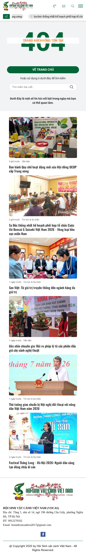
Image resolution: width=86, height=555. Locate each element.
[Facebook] (43, 534)
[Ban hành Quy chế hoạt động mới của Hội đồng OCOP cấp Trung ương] (43, 137)
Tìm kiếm (72, 87)
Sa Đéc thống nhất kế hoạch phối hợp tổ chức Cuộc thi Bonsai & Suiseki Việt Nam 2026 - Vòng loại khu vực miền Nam (42, 229)
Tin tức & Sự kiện (30, 219)
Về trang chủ (43, 69)
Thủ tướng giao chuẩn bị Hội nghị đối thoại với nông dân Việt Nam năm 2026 (42, 406)
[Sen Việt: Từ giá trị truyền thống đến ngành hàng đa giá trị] (43, 258)
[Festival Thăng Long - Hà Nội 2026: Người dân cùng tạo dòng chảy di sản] (43, 433)
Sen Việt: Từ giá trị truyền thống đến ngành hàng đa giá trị (42, 289)
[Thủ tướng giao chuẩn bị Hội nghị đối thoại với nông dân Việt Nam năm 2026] (43, 374)
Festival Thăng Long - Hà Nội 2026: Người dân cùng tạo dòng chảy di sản (41, 464)
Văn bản (26, 161)
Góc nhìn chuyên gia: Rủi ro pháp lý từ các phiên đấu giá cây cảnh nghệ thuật (42, 348)
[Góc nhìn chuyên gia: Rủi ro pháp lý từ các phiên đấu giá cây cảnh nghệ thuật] (43, 316)
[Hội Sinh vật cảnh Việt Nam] (18, 6)
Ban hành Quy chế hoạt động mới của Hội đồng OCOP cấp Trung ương (43, 169)
